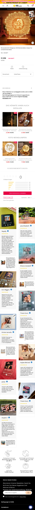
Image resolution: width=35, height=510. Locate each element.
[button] (2, 123)
